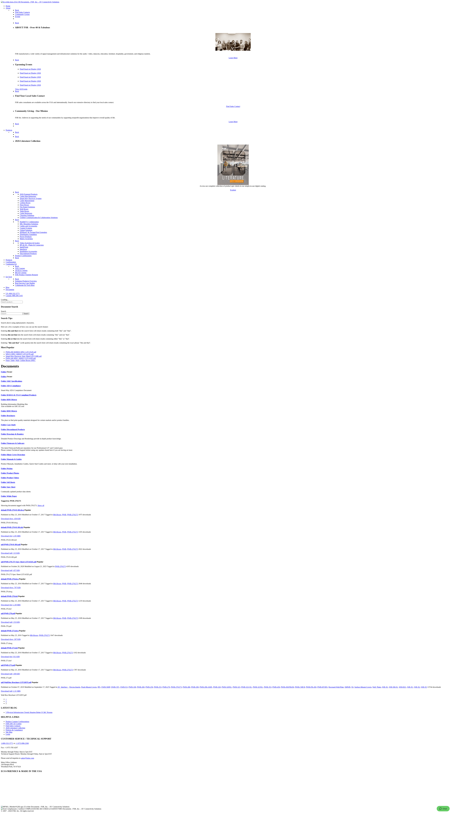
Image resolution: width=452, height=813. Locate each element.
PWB (64, 515)
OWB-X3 (124, 687)
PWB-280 (186, 687)
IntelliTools (24, 247)
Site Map (9, 732)
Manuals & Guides (14, 459)
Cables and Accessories (28, 226)
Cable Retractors (26, 213)
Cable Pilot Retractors (28, 196)
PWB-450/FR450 (287, 687)
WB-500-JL (393, 687)
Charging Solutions (27, 215)
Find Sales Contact (233, 106)
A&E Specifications (14, 381)
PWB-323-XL (246, 687)
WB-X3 (424, 687)
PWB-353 (267, 687)
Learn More (233, 58)
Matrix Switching (26, 239)
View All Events (21, 89)
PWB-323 (236, 687)
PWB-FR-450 (311, 687)
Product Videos (13, 478)
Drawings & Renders (15, 434)
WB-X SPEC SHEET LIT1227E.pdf (20, 354)
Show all (41, 505)
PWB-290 (195, 687)
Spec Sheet (11, 487)
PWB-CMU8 (300, 687)
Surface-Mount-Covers (362, 687)
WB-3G (385, 687)
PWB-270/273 (72, 515)
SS (352, 687)
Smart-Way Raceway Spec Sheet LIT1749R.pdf (24, 356)
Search (3, 311)
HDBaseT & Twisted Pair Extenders (33, 232)
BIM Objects (12, 400)
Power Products (26, 237)
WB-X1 (410, 687)
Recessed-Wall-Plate (336, 687)
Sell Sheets (11, 482)
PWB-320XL (227, 687)
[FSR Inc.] (30, 2)
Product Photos (13, 473)
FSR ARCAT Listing (13, 724)
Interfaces (23, 249)
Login (8, 734)
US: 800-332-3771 (13, 294)
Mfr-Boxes (57, 515)
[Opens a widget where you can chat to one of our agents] (443, 809)
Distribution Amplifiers (28, 234)
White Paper (12, 496)
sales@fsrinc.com (27, 758)
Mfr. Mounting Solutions (29, 224)
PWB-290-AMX (206, 687)
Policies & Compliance (14, 730)
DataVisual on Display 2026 (30, 69)
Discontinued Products (28, 254)
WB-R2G (402, 687)
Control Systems (26, 228)
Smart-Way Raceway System (30, 198)
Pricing (9, 469)
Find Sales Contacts (13, 726)
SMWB (347, 687)
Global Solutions (26, 230)
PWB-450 (276, 687)
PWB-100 (132, 687)
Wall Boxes (24, 209)
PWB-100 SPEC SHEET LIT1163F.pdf (21, 358)
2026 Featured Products (28, 194)
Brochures (11, 416)
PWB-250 (149, 687)
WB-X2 (417, 687)
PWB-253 (157, 687)
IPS (99, 687)
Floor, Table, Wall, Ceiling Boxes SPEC (21, 360)
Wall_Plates (376, 687)
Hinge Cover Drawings (16, 455)
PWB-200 (141, 687)
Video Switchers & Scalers (30, 243)
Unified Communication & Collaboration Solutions (39, 218)
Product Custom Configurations (17, 722)
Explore (233, 190)
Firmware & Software (15, 443)
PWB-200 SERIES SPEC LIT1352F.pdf (21, 352)
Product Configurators (23, 256)
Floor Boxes (24, 205)
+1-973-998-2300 (22, 743)
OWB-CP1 (115, 687)
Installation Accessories (28, 251)
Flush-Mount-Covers (89, 687)
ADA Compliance (14, 386)
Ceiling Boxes (25, 203)
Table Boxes (24, 211)
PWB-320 (217, 687)
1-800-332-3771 (7, 743)
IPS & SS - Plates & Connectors (32, 245)
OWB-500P (105, 687)
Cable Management (27, 201)
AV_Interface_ (62, 687)
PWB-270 (166, 687)
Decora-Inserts (74, 687)
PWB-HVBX (322, 687)
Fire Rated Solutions (27, 207)
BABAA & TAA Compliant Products (21, 395)
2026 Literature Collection (15, 728)
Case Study (11, 425)
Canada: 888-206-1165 (14, 296)
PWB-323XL (258, 687)
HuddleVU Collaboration (29, 222)
